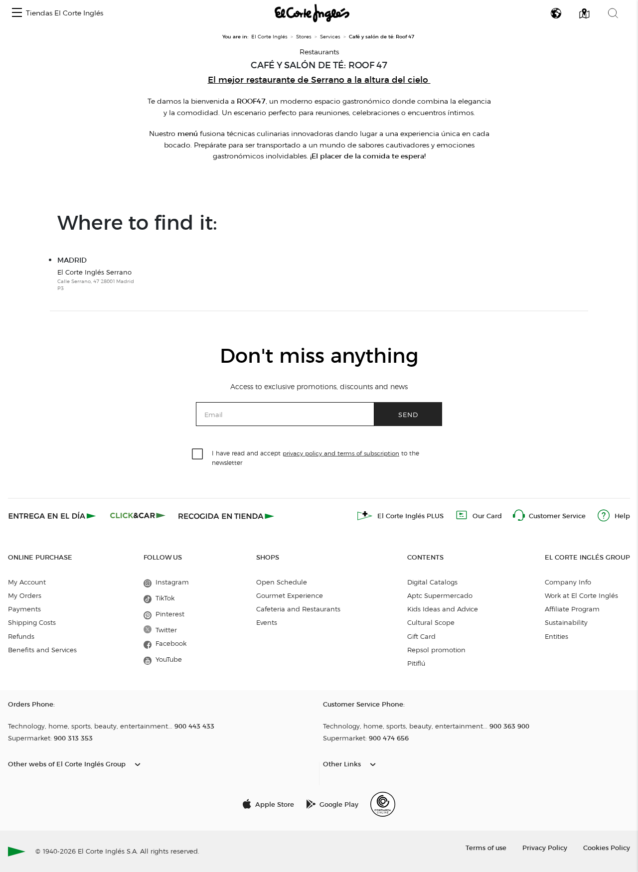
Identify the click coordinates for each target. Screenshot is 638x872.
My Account (27, 582)
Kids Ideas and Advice (442, 609)
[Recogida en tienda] (226, 515)
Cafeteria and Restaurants (298, 609)
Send (408, 414)
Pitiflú (416, 663)
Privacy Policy (544, 847)
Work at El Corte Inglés (581, 595)
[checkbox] (198, 454)
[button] (17, 13)
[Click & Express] (53, 515)
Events (266, 622)
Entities (556, 636)
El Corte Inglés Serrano (95, 279)
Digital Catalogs (432, 582)
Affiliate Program (572, 609)
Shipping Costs (32, 622)
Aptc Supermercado (440, 595)
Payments (24, 609)
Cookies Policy (606, 847)
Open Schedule (281, 582)
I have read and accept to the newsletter (315, 457)
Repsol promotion (436, 650)
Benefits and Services (42, 650)
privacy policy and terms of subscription (341, 453)
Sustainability (566, 622)
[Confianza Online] (382, 804)
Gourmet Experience (289, 595)
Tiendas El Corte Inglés (64, 13)
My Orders (24, 595)
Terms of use (486, 847)
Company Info (568, 582)
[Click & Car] (137, 515)
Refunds (21, 636)
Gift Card (421, 636)
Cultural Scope (431, 622)
